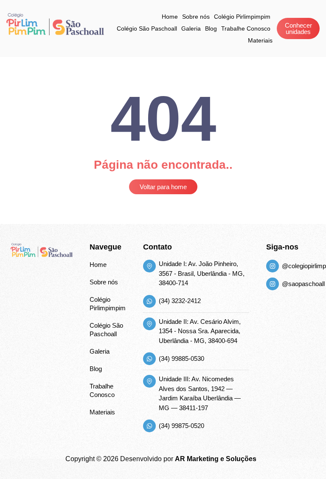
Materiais (260, 40)
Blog (211, 28)
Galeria (191, 28)
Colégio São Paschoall (147, 28)
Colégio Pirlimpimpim (242, 16)
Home (170, 16)
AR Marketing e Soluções (215, 458)
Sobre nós (196, 16)
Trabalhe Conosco (245, 28)
